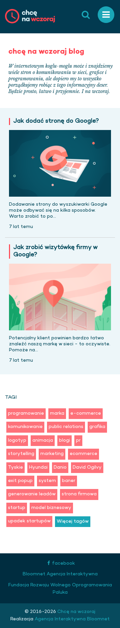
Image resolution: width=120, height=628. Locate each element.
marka (57, 413)
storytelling (21, 454)
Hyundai (38, 467)
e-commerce (85, 413)
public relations (66, 427)
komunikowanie (25, 427)
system (47, 481)
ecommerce (83, 454)
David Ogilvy (87, 467)
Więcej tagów (73, 521)
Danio (60, 467)
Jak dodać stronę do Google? (56, 121)
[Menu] (106, 14)
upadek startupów (29, 521)
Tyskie (15, 467)
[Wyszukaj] (86, 14)
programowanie (26, 413)
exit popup (20, 481)
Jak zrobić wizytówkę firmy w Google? (55, 251)
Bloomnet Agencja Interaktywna (60, 574)
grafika (97, 427)
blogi (64, 440)
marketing (52, 454)
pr (78, 440)
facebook (63, 563)
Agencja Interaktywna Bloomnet (71, 619)
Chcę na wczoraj (75, 612)
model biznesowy (51, 508)
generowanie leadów (32, 494)
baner (68, 481)
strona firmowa (79, 494)
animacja (42, 440)
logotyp (17, 440)
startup (16, 508)
